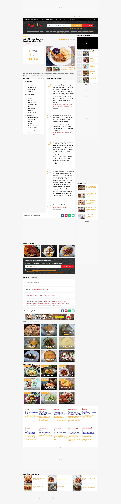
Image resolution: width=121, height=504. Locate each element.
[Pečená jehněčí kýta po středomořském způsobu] (28, 478)
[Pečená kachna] (52, 478)
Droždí (34, 303)
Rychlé (75, 31)
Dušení (36, 295)
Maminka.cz (55, 16)
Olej (35, 305)
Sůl (45, 305)
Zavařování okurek (61, 32)
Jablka (59, 303)
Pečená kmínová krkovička (88, 487)
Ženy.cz (77, 16)
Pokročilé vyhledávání (68, 28)
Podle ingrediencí (78, 28)
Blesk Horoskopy (73, 428)
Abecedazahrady (87, 428)
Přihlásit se (88, 19)
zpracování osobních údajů (33, 271)
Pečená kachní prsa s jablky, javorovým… (38, 487)
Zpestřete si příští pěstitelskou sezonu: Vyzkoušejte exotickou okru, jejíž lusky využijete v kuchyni (89, 437)
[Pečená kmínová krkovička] (77, 487)
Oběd (27, 295)
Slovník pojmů (51, 295)
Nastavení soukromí (51, 498)
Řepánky (92, 51)
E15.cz (60, 16)
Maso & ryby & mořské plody (38, 289)
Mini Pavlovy (93, 78)
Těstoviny (62, 31)
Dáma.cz (49, 16)
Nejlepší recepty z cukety (88, 31)
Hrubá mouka (53, 303)
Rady (56, 19)
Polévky (47, 31)
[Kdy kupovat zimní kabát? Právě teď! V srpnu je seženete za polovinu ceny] (89, 412)
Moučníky (67, 31)
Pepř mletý (40, 305)
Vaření (41, 295)
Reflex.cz (66, 16)
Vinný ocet (58, 305)
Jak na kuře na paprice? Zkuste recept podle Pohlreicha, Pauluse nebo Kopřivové (62, 106)
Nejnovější (36, 19)
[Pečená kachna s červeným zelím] (77, 478)
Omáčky (54, 31)
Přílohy (58, 31)
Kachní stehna (65, 303)
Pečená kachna (61, 479)
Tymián (49, 305)
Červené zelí (54, 301)
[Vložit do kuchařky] (30, 59)
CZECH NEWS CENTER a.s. (39, 497)
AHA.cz (27, 409)
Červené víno (47, 301)
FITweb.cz (71, 16)
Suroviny (42, 19)
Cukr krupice (29, 303)
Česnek (60, 301)
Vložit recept (88, 25)
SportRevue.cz (43, 428)
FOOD (47, 289)
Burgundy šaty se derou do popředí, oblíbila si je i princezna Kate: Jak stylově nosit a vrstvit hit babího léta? (74, 419)
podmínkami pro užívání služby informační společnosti (44, 270)
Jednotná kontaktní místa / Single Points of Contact (65, 498)
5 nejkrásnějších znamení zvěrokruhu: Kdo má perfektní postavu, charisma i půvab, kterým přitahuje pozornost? (74, 437)
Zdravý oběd (30, 31)
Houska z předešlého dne (43, 303)
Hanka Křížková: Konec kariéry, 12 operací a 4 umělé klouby (32, 417)
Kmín (27, 305)
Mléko (31, 305)
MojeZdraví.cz (83, 16)
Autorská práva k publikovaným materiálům (60, 497)
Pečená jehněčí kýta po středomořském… (38, 479)
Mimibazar (42, 409)
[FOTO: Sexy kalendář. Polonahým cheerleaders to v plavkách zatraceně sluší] (46, 430)
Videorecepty (72, 19)
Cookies (46, 498)
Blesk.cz (31, 16)
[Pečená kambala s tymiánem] (52, 487)
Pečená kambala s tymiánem (61, 487)
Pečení (31, 295)
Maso (51, 31)
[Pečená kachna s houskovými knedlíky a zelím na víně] (60, 65)
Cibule (64, 301)
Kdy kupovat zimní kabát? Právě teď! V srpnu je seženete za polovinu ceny (88, 417)
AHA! (44, 16)
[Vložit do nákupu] (34, 59)
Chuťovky (42, 31)
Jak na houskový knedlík (84, 35)
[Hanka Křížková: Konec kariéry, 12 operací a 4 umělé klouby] (32, 412)
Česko (45, 295)
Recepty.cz (25, 36)
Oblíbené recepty (29, 19)
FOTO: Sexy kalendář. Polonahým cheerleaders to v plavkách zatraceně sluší (45, 435)
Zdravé (72, 31)
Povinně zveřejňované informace (81, 498)
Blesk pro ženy (38, 16)
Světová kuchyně (49, 19)
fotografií (64, 68)
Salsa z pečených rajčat (92, 60)
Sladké (79, 31)
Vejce (53, 305)
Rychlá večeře (36, 31)
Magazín (60, 19)
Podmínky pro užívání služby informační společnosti (78, 497)
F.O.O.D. (66, 19)
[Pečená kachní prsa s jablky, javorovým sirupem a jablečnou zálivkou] (28, 487)
